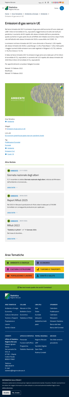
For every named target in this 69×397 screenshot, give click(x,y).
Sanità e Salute (47, 275)
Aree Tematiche (17, 14)
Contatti (8, 336)
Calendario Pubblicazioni (54, 310)
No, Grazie (15, 392)
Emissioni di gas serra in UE (16, 129)
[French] (58, 2)
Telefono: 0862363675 (9, 364)
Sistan (37, 311)
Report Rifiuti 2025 (17, 200)
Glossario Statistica (56, 321)
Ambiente (44, 14)
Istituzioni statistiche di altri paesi (41, 321)
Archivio (53, 336)
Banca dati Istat (55, 324)
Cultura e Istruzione (20, 269)
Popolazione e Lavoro (21, 275)
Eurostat (38, 314)
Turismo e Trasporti (50, 269)
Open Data (38, 349)
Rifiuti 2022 (13, 225)
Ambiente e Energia (31, 14)
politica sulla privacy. (7, 388)
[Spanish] (63, 2)
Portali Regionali (41, 336)
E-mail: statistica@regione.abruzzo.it (12, 369)
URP (36, 343)
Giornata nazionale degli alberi (23, 175)
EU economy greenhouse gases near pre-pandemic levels (24, 135)
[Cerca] (62, 8)
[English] (55, 2)
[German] (60, 2)
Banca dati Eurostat (56, 327)
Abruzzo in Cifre (25, 308)
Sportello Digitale (41, 346)
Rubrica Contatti (40, 352)
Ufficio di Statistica (27, 336)
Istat (36, 308)
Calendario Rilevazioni (53, 316)
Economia (45, 262)
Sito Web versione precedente (56, 341)
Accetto (6, 392)
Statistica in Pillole (26, 318)
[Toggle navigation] (3, 8)
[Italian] (53, 2)
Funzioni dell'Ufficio (27, 343)
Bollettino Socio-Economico (26, 313)
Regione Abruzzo (10, 2)
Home (7, 14)
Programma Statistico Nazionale (27, 347)
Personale (23, 339)
